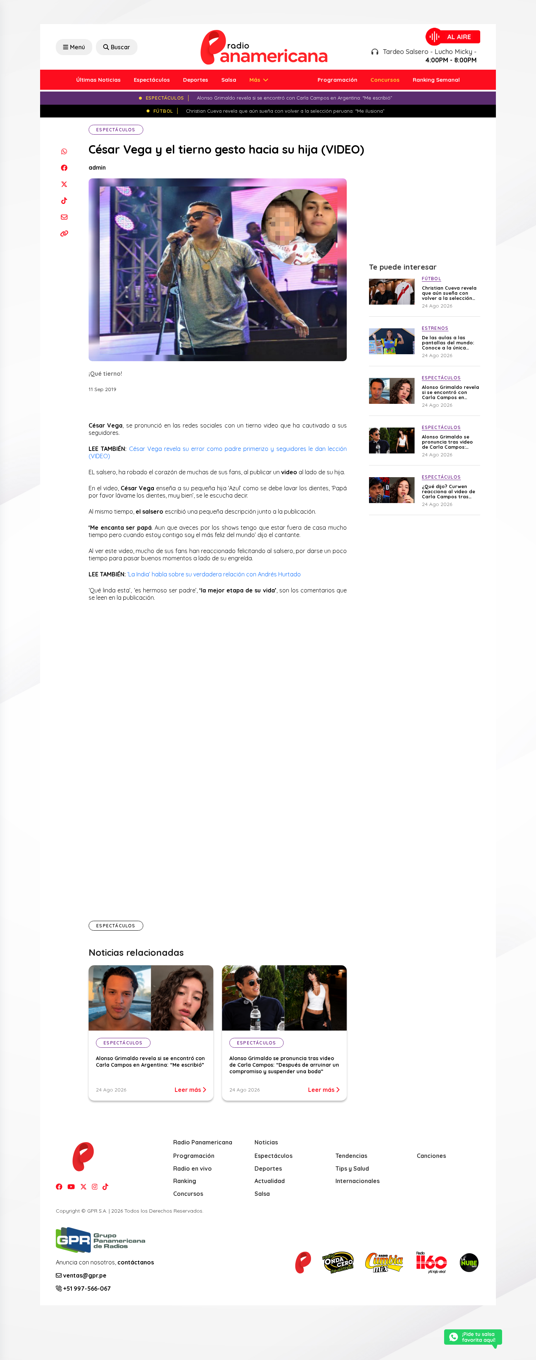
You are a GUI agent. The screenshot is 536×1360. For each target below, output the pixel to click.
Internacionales (357, 1181)
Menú (77, 47)
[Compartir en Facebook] (64, 167)
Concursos (385, 79)
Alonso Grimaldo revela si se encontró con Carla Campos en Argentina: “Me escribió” (150, 1061)
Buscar (120, 47)
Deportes (195, 79)
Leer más (188, 1089)
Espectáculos (152, 79)
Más (255, 79)
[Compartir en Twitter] (64, 184)
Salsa (228, 79)
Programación (337, 79)
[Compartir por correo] (64, 217)
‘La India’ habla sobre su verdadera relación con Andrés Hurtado (214, 574)
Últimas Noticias (98, 79)
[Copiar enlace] (64, 233)
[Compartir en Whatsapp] (64, 151)
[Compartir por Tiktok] (64, 200)
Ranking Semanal (436, 79)
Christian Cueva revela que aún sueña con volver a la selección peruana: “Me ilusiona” (449, 293)
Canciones (431, 1155)
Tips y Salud (352, 1168)
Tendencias (351, 1155)
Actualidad (270, 1181)
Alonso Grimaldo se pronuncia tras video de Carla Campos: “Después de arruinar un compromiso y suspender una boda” (284, 1065)
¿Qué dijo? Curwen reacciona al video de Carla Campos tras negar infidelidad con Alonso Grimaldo (448, 491)
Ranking (184, 1181)
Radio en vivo (192, 1168)
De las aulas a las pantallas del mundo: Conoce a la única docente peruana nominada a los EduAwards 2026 (448, 342)
